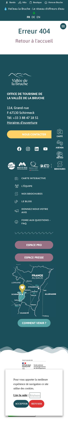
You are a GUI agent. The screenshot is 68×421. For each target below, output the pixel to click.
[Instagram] (28, 149)
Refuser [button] (36, 403)
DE (33, 17)
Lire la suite (20, 395)
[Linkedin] (36, 149)
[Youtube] (45, 149)
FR (28, 17)
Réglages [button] (35, 395)
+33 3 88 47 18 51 (25, 118)
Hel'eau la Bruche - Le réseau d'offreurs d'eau (36, 8)
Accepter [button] (21, 403)
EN (38, 17)
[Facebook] (19, 149)
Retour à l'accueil (34, 41)
